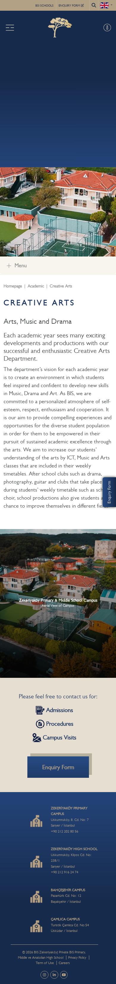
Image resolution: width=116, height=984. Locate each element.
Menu (21, 265)
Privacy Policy (77, 957)
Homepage (13, 286)
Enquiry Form (109, 492)
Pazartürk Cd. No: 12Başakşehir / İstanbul (68, 896)
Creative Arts (61, 286)
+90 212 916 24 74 (64, 872)
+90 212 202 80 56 (64, 831)
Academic (36, 286)
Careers (64, 963)
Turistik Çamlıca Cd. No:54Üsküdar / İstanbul (70, 925)
